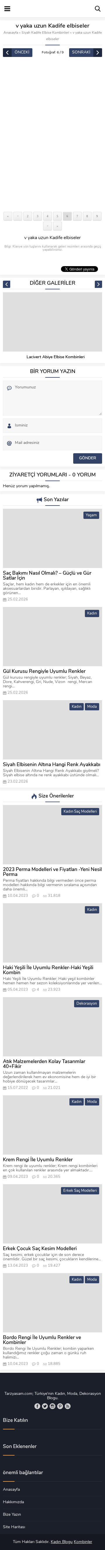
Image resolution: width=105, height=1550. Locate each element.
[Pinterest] (60, 1406)
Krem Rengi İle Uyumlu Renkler (38, 1159)
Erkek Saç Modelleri (80, 1191)
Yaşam (91, 515)
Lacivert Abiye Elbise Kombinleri (56, 357)
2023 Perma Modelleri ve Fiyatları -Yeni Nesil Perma (52, 872)
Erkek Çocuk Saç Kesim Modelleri (40, 1248)
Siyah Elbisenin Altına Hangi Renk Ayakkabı (51, 764)
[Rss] (68, 1406)
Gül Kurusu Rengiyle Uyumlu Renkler (44, 671)
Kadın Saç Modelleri (80, 811)
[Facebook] (37, 1406)
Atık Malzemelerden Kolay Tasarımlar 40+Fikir (44, 1064)
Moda (92, 707)
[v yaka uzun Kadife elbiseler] (52, 135)
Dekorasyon (86, 1004)
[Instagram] (52, 1406)
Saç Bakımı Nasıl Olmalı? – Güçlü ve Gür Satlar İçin (47, 576)
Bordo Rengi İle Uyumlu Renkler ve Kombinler (42, 1340)
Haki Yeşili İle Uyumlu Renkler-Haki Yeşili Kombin (48, 970)
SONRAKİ (81, 52)
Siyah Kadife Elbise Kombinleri (45, 33)
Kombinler (83, 1542)
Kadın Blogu (62, 1542)
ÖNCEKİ (22, 52)
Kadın (92, 613)
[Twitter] (45, 1406)
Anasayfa (11, 33)
